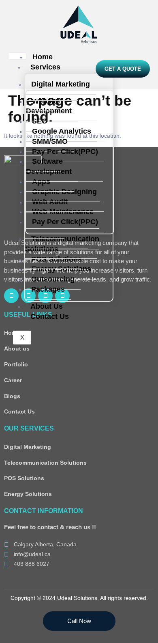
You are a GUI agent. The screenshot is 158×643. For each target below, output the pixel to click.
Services (45, 67)
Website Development (49, 106)
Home (42, 57)
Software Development (49, 166)
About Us (46, 306)
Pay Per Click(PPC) (65, 151)
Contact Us (49, 316)
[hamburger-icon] (17, 56)
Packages (48, 289)
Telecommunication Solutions (62, 244)
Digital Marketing (60, 84)
